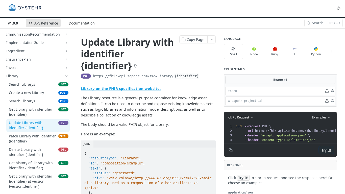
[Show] (327, 91)
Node (254, 54)
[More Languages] (332, 51)
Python (316, 54)
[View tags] (136, 66)
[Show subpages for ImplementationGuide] (66, 43)
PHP (295, 54)
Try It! (326, 150)
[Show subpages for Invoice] (66, 68)
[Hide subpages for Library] (66, 76)
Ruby (274, 54)
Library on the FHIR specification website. (121, 88)
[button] (332, 90)
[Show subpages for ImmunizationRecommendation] (66, 34)
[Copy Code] (210, 151)
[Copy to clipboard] (205, 77)
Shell (233, 54)
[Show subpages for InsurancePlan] (66, 59)
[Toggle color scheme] (338, 8)
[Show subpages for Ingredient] (66, 51)
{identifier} (187, 76)
